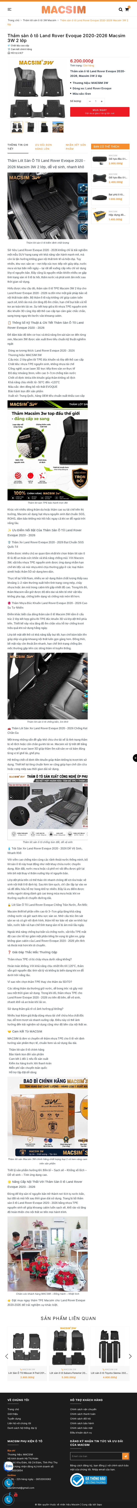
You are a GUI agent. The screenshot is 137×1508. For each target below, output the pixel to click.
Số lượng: (76, 101)
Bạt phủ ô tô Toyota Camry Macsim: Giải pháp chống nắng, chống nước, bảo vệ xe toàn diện (118, 194)
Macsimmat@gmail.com (21, 1487)
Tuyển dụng (14, 1418)
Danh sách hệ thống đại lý (22, 1427)
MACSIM (113, 155)
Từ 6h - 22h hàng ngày (21, 1479)
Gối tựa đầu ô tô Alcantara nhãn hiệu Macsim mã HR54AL (118, 177)
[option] (37, 89)
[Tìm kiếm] (120, 8)
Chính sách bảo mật (81, 1427)
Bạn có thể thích (106, 146)
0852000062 (43, 1479)
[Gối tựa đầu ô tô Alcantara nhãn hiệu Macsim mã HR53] (99, 159)
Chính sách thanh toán (82, 1413)
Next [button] (130, 1356)
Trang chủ (13, 1409)
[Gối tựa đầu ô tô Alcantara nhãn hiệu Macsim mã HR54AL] (99, 178)
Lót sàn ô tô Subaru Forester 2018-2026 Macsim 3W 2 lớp (83, 1372)
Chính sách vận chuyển (83, 1409)
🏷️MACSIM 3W (27, 1369)
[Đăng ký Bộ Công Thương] (88, 1479)
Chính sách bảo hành (82, 1423)
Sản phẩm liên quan (68, 1318)
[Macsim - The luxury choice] (63, 9)
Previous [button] (6, 1356)
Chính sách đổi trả (80, 1418)
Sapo (99, 1504)
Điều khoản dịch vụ (81, 1432)
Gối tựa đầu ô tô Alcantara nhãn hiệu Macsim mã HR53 (118, 159)
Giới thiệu (13, 1413)
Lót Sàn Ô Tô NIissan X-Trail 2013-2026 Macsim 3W (37, 1372)
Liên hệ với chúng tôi (19, 1423)
